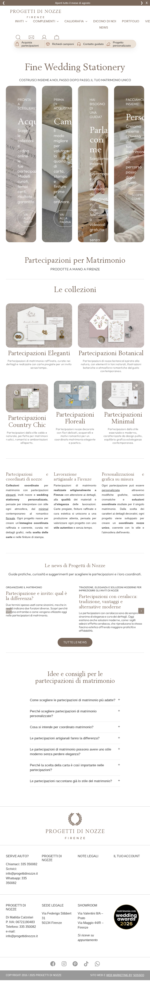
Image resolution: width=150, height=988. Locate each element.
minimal (43, 508)
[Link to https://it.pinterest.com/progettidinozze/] (75, 963)
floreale (10, 518)
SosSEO (138, 975)
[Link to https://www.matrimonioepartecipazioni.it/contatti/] (31, 37)
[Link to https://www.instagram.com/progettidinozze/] (64, 963)
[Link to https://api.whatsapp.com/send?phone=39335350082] (97, 963)
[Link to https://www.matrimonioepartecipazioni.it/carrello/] (56, 37)
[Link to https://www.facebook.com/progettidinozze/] (52, 963)
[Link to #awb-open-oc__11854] (18, 37)
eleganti (11, 494)
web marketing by (119, 975)
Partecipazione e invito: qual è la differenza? (36, 595)
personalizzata (111, 490)
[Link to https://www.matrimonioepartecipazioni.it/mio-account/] (44, 37)
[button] (9, 611)
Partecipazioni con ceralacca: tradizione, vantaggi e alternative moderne (108, 602)
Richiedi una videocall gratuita (72, 2)
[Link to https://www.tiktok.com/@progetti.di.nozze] (86, 963)
